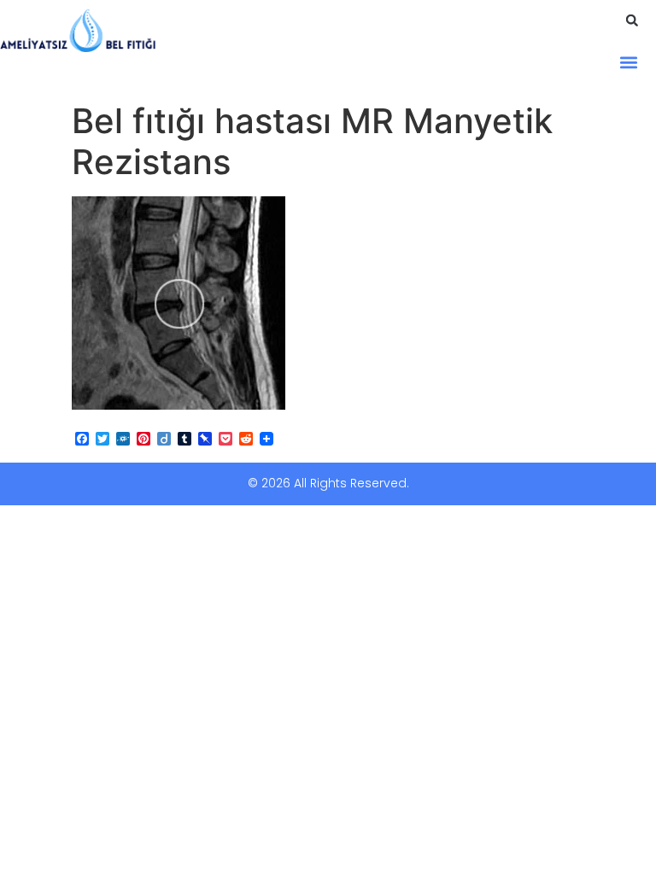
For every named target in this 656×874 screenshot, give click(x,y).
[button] (632, 20)
